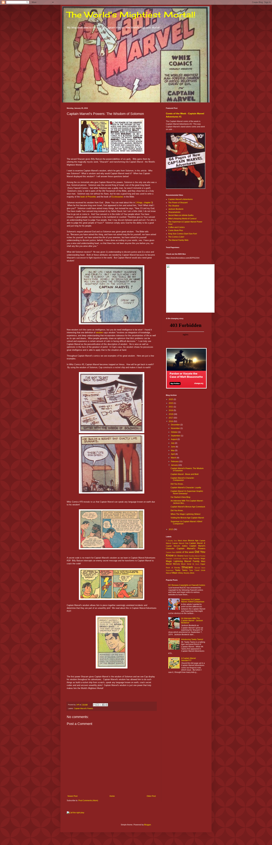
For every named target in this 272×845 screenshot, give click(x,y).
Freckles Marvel (194, 556)
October (174, 432)
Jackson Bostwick (175, 209)
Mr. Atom (195, 564)
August (174, 439)
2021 (171, 407)
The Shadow (173, 206)
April (173, 454)
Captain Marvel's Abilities (177, 546)
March (174, 458)
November (175, 428)
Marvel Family (191, 561)
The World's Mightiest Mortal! (131, 14)
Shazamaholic (174, 212)
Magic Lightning (174, 561)
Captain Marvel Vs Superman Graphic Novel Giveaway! (187, 492)
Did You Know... (177, 484)
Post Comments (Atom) (88, 800)
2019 (171, 410)
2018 (171, 414)
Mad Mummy (194, 558)
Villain (174, 573)
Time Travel (194, 570)
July (173, 443)
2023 (171, 403)
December (175, 425)
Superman (169, 570)
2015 (171, 529)
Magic (203, 558)
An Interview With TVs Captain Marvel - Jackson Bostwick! (192, 620)
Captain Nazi (170, 552)
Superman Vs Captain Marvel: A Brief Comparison (192, 600)
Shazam (187, 567)
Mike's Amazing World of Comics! (182, 219)
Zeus (192, 573)
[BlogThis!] (97, 704)
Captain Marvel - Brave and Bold (184, 474)
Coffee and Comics (176, 227)
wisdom (99, 332)
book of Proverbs (88, 197)
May (173, 450)
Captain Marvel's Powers (83, 708)
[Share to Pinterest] (106, 704)
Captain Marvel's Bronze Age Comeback (188, 507)
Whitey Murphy (184, 573)
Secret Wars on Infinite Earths (180, 215)
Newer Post (72, 796)
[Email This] (94, 704)
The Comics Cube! (176, 237)
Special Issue (200, 568)
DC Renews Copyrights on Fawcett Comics (186, 585)
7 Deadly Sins (171, 540)
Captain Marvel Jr (197, 543)
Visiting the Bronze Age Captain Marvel (187, 518)
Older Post (151, 796)
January (174, 465)
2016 (171, 421)
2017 (171, 418)
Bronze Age (193, 540)
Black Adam (182, 540)
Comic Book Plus (175, 230)
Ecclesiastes (117, 197)
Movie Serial (186, 564)
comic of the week (185, 552)
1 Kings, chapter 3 (144, 202)
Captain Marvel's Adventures (180, 199)
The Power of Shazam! (178, 203)
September (176, 436)
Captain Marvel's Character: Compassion (182, 479)
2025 (171, 399)
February (175, 461)
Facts (186, 556)
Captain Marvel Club (180, 543)
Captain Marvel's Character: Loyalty (186, 487)
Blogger (147, 825)
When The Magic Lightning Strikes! (185, 514)
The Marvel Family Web (178, 240)
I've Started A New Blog (180, 497)
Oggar (202, 564)
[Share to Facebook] (103, 704)
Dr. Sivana (178, 556)
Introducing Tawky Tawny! (192, 639)
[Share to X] (100, 704)
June (173, 447)
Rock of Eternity (173, 568)
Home (112, 796)
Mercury (176, 564)
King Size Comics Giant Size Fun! (182, 234)
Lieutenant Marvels (180, 558)
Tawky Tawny (181, 570)
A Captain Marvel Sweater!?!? (188, 659)
